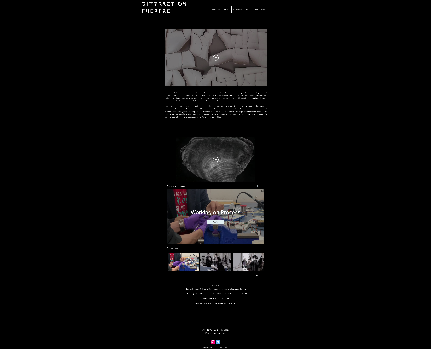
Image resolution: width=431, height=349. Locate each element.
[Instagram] (213, 342)
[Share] (257, 186)
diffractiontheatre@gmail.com (216, 333)
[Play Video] (183, 262)
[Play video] (216, 58)
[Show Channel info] (262, 186)
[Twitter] (218, 342)
